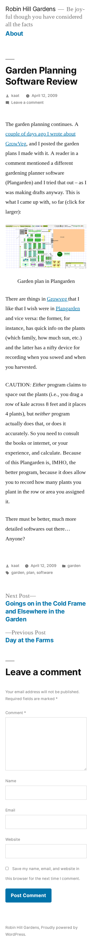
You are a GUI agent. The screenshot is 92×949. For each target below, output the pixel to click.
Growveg (57, 298)
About (14, 33)
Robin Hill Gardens (30, 9)
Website (12, 839)
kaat (15, 95)
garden (73, 565)
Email (10, 810)
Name (10, 781)
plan (30, 572)
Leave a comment (27, 102)
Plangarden (68, 308)
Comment (15, 712)
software (45, 572)
